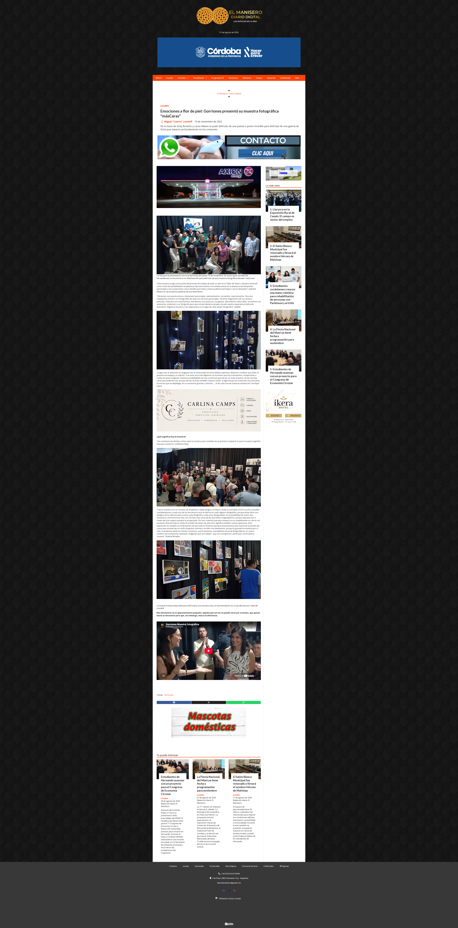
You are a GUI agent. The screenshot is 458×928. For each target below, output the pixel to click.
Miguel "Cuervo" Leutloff (178, 121)
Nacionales (199, 866)
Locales (169, 78)
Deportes (271, 78)
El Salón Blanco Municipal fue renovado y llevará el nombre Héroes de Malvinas (244, 783)
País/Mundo (198, 78)
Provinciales (215, 866)
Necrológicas (230, 866)
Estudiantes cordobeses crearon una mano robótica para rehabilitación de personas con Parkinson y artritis (282, 294)
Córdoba (182, 78)
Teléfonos (246, 78)
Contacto (173, 866)
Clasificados (285, 78)
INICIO (159, 78)
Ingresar (285, 866)
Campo (259, 78)
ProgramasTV (217, 78)
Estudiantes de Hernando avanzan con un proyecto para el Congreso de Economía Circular (172, 785)
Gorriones (168, 695)
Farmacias (233, 78)
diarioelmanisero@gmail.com (229, 883)
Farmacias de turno (250, 866)
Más (297, 78)
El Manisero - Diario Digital (229, 93)
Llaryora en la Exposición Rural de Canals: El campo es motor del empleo (282, 214)
